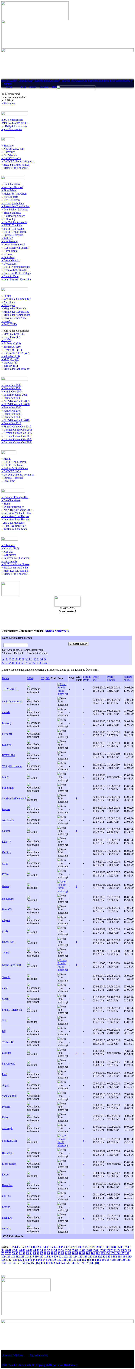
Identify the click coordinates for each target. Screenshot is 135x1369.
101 (93, 1253)
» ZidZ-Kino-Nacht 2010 (15, 420)
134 (125, 1256)
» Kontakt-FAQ (10, 548)
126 (85, 1256)
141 (30, 1259)
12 (37, 1246)
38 (128, 1246)
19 (62, 1246)
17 (55, 1246)
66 (97, 1250)
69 (108, 1250)
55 (59, 1250)
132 (115, 1256)
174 (62, 1262)
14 (44, 1246)
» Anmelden (8, 302)
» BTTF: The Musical (13, 231)
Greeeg (6, 886)
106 (117, 1253)
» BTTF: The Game (12, 228)
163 (8, 1262)
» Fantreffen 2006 (11, 407)
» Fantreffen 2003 (11, 385)
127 (90, 1256)
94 (66, 1253)
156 (104, 1259)
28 (93, 1246)
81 (20, 1253)
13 (41, 1246)
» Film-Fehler (9, 190)
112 (18, 1256)
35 (118, 1246)
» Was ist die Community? (16, 298)
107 (122, 1253)
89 (48, 1253)
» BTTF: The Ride (11, 225)
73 (122, 1250)
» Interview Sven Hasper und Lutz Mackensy (15, 521)
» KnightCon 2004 (11, 391)
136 (3, 1259)
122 (65, 1256)
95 (69, 1253)
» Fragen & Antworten (14, 193)
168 (33, 1262)
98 (80, 1253)
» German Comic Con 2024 (16, 442)
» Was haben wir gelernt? (15, 247)
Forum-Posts (87, 678)
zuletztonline (128, 678)
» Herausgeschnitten (12, 203)
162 (3, 1262)
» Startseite (7, 145)
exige (5, 863)
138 (15, 1259)
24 (79, 1246)
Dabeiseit (96, 678)
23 (76, 1246)
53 (52, 1250)
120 (56, 1256)
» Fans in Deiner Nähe (14, 317)
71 (115, 1250)
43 (16, 1250)
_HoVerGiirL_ (10, 689)
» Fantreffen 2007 (11, 410)
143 (40, 1259)
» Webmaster (8, 554)
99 (83, 1253)
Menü (9, 87)
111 (13, 1256)
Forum (32, 87)
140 (25, 1259)
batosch (6, 830)
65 (94, 1250)
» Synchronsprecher (12, 506)
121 (61, 1256)
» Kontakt (6, 551)
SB (42, 678)
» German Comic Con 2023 (16, 439)
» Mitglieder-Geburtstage (15, 311)
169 (38, 1262)
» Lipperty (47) (9, 362)
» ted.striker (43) (10, 356)
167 (28, 1262)
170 (43, 1262)
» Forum (6, 295)
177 (77, 1262)
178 (82, 1262)
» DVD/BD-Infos (11, 158)
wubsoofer (8, 820)
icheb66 (6, 1196)
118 (46, 1256)
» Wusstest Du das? (12, 187)
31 (104, 1246)
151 (79, 1259)
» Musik (6, 458)
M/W (30, 678)
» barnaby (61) (9, 365)
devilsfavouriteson (12, 701)
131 (110, 1256)
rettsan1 (6, 1228)
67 (101, 1250)
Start (23, 87)
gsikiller (6, 1052)
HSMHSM (8, 941)
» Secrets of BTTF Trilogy (16, 273)
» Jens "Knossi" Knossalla (16, 279)
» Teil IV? (7, 238)
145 (49, 1259)
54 (55, 1250)
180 (92, 1262)
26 (86, 1246)
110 (8, 1256)
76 (2, 1253)
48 (34, 1250)
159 (118, 1259)
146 (54, 1259)
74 (125, 1250)
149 (69, 1259)
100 (88, 1253)
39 (2, 1250)
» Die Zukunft (9, 263)
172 (53, 1262)
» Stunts (5, 503)
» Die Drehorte (9, 196)
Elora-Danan (9, 1163)
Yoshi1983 (8, 1041)
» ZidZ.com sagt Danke (14, 567)
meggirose (8, 898)
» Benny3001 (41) (11, 349)
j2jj (4, 1031)
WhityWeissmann (12, 766)
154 (94, 1259)
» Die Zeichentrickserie (14, 222)
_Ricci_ (6, 952)
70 (111, 1250)
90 (52, 1253)
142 (35, 1259)
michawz (7, 1217)
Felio (5, 1117)
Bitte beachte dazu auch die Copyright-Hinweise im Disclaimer (39, 1365)
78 (9, 1253)
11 (34, 1246)
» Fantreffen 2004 (11, 388)
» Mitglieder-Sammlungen (15, 314)
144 (45, 1259)
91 (55, 1253)
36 (121, 1246)
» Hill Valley (8, 219)
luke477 (6, 841)
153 (89, 1259)
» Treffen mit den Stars (14, 528)
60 (76, 1250)
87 (41, 1253)
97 (76, 1253)
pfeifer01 (7, 733)
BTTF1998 (8, 755)
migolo (6, 920)
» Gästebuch (8, 151)
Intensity (7, 723)
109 (3, 1256)
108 (127, 1253)
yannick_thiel (9, 1095)
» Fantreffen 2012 (11, 423)
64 (90, 1250)
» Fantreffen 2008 (11, 413)
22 (72, 1246)
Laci (4, 1074)
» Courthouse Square (13, 215)
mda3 (5, 988)
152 (84, 1259)
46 (27, 1250)
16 (51, 1246)
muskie (6, 712)
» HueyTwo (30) (10, 337)
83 (27, 1253)
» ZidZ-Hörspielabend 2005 (17, 509)
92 (59, 1253)
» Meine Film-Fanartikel (14, 167)
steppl (5, 1085)
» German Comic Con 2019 (16, 436)
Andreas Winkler (12, 1355)
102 (98, 1253)
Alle (45, 662)
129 (100, 1256)
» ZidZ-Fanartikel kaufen (15, 164)
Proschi (6, 1106)
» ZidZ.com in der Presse (15, 564)
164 (13, 1262)
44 (20, 1250)
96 (73, 1253)
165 (18, 1262)
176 (72, 1262)
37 (125, 1246)
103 (103, 1253)
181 (97, 1262)
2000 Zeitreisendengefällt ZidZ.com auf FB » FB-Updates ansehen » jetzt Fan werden (14, 124)
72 (118, 1250)
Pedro (5, 873)
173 (58, 1262)
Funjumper (8, 787)
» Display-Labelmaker (13, 269)
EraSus (6, 1206)
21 (69, 1246)
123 (70, 1256)
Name (5, 678)
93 (62, 1253)
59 (73, 1250)
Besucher (7, 1185)
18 (58, 1246)
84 (31, 1253)
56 (62, 1250)
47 (31, 1250)
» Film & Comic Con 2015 (16, 426)
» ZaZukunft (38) (11, 343)
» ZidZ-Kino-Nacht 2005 (15, 401)
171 (48, 1262)
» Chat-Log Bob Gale (13, 525)
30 (100, 1246)
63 (87, 1250)
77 (6, 1253)
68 (104, 1250)
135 (129, 1256)
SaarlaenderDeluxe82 (14, 798)
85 (34, 1253)
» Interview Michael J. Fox (16, 513)
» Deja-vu (6, 254)
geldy (5, 931)
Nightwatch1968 (11, 964)
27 (90, 1246)
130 (105, 1256)
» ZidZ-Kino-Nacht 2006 (15, 404)
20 (65, 1246)
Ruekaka (7, 1152)
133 (120, 1256)
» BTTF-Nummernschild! (15, 266)
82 (23, 1253)
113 (22, 1256)
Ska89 (5, 998)
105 (112, 1253)
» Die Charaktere (10, 184)
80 (16, 1253)
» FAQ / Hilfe (9, 324)
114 (27, 1256)
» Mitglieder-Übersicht (14, 308)
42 (13, 1250)
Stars (54, 87)
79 (13, 1253)
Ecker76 (6, 744)
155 (99, 1259)
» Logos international (13, 244)
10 (30, 1246)
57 (66, 1250)
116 (37, 1256)
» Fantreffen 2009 (11, 416)
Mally (5, 776)
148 (64, 1259)
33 (111, 1246)
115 (32, 1256)
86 (38, 1253)
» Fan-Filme (8, 480)
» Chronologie (9, 250)
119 (51, 1256)
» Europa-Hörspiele (12, 234)
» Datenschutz (9, 561)
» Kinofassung (9, 241)
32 (107, 1246)
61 (80, 1250)
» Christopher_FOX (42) (15, 352)
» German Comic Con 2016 (16, 429)
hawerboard (8, 1063)
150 (74, 1259)
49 (38, 1250)
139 (20, 1259)
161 (128, 1259)
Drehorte (44, 87)
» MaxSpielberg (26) (12, 333)
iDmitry (6, 852)
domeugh (7, 1128)
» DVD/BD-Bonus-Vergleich (17, 161)
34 (114, 1246)
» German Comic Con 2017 (16, 432)
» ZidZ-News (9, 155)
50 (41, 1250)
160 (123, 1259)
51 (45, 1250)
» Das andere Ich (10, 260)
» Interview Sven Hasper (15, 516)
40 (6, 1250)
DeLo (5, 1174)
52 (48, 1250)
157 (109, 1259)
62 (83, 1250)
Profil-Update (111, 678)
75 (129, 1250)
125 (80, 1256)
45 (23, 1250)
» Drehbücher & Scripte (14, 209)
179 (87, 1262)
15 (48, 1246)
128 (95, 1256)
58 (69, 1250)
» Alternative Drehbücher (15, 206)
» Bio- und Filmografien (14, 497)
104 (107, 1253)
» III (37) (6, 340)
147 (59, 1259)
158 (113, 1259)
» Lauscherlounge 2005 (14, 394)
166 (23, 1262)
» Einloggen (8, 103)
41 (9, 1250)
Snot (4, 1020)
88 (45, 1253)
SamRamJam (9, 1140)
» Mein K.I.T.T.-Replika (14, 570)
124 (75, 1256)
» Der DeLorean (10, 199)
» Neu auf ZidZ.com (12, 148)
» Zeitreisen (7, 257)
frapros (6, 809)
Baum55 (7, 909)
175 (67, 1262)
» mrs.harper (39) (11, 346)
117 (41, 1256)
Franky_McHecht (12, 1009)
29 (97, 1246)
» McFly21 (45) (10, 359)
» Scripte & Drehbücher (14, 468)
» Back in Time (9, 276)
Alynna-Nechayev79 (57, 630)
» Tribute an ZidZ (11, 212)
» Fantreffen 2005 (11, 397)
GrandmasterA (39, 1355)
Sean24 (6, 977)
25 (83, 1246)
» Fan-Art (6, 321)
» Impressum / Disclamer (15, 557)
